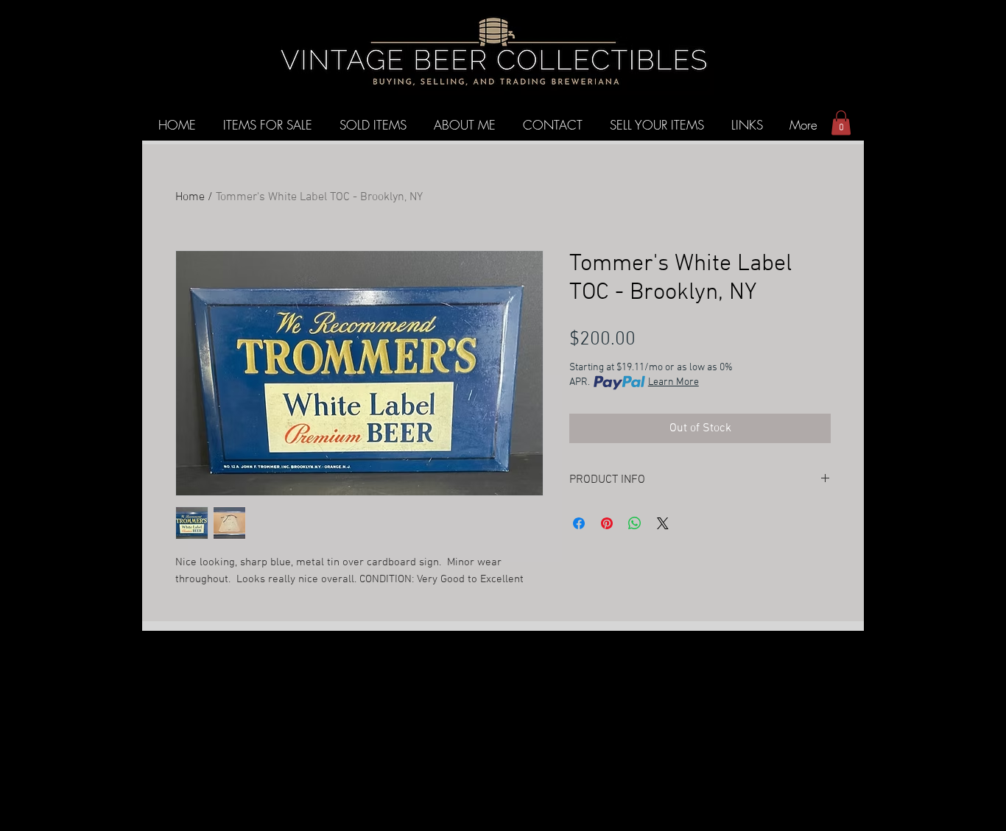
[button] (841, 122)
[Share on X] (663, 523)
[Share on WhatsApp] (635, 523)
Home (190, 197)
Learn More (673, 382)
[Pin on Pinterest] (607, 523)
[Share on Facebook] (579, 523)
